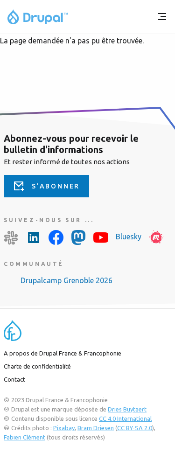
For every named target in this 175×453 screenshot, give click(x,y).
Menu (162, 16)
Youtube (100, 237)
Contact (14, 379)
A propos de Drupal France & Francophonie (62, 353)
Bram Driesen (95, 428)
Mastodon (78, 237)
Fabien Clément (24, 437)
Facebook (56, 237)
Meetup (156, 237)
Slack (11, 237)
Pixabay (64, 428)
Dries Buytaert (127, 409)
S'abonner (56, 186)
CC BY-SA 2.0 (134, 428)
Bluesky (128, 236)
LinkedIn (33, 237)
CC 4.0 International (125, 418)
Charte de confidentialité (37, 366)
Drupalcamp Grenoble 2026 (66, 280)
